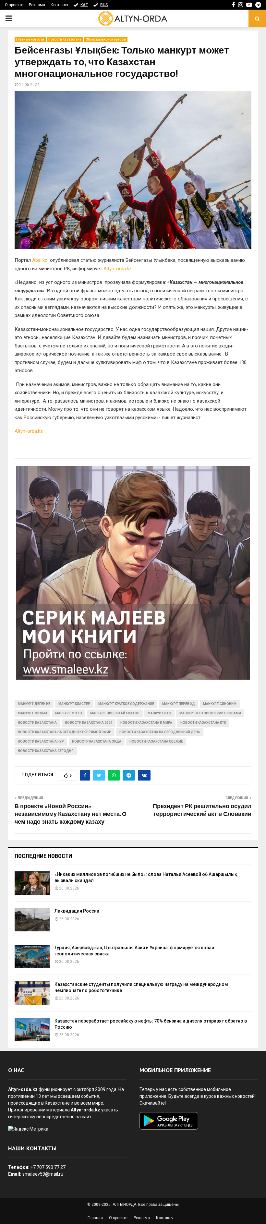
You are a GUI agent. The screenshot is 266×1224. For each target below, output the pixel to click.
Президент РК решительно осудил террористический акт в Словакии (202, 810)
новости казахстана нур (41, 741)
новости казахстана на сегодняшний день (159, 732)
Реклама (37, 5)
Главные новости (30, 39)
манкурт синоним (219, 704)
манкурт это (159, 713)
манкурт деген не (34, 704)
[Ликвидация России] (32, 919)
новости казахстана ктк (203, 722)
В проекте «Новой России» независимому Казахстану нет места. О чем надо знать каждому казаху (71, 814)
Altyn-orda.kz (117, 269)
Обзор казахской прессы (106, 39)
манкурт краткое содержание (126, 704)
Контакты (59, 5)
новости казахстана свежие (156, 741)
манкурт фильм (32, 713)
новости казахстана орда (96, 741)
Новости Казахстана (64, 39)
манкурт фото (68, 713)
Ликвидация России (76, 911)
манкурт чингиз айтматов (114, 713)
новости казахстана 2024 (88, 722)
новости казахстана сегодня (46, 751)
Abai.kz (39, 260)
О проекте (14, 5)
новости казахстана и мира (146, 722)
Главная (95, 1218)
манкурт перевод (178, 704)
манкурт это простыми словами (210, 713)
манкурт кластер (74, 704)
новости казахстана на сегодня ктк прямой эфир (64, 732)
